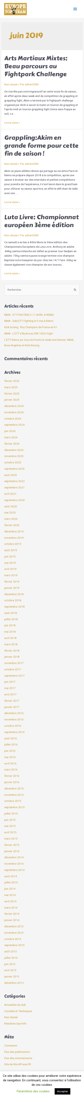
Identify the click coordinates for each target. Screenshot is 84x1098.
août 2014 (10, 876)
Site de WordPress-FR (17, 1064)
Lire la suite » (12, 122)
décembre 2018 (14, 594)
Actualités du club (15, 1004)
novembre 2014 (14, 863)
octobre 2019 (12, 543)
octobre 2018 (12, 600)
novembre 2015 (14, 794)
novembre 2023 (14, 456)
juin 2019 (9, 556)
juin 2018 (9, 625)
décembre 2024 (14, 406)
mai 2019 (10, 562)
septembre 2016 (14, 732)
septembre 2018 (14, 606)
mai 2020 (10, 512)
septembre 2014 (14, 870)
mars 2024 (11, 437)
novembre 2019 (14, 537)
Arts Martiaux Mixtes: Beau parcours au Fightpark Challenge (35, 66)
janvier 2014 (11, 920)
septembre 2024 (14, 424)
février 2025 (11, 393)
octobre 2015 (12, 800)
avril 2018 (10, 638)
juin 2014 (9, 888)
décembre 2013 (14, 926)
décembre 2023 (14, 450)
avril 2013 (10, 970)
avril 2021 (10, 493)
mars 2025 (11, 387)
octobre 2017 (12, 669)
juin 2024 (9, 431)
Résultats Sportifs (15, 1023)
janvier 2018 (11, 656)
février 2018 (11, 650)
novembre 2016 (14, 719)
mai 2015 (10, 826)
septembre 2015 (14, 807)
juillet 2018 (11, 619)
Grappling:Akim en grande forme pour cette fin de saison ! (41, 145)
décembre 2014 (14, 857)
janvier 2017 (11, 707)
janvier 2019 (11, 587)
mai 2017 (10, 688)
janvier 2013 (11, 976)
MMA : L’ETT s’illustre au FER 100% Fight (28, 333)
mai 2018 (10, 631)
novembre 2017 (14, 663)
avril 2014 (10, 901)
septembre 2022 (14, 481)
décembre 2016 (14, 713)
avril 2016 (10, 763)
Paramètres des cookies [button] (33, 1091)
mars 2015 (11, 838)
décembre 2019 (14, 531)
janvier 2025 (11, 399)
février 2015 (11, 844)
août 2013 (10, 951)
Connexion (10, 1045)
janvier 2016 (11, 782)
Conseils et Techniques (18, 1011)
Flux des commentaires (18, 1058)
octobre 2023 (12, 462)
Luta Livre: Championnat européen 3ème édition (41, 221)
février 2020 (11, 525)
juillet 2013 (11, 957)
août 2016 (10, 738)
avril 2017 (10, 694)
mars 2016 (11, 769)
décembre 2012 (14, 982)
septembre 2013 (14, 945)
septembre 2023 (14, 468)
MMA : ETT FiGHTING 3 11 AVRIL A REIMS (29, 314)
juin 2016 (9, 750)
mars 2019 (11, 575)
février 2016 (11, 775)
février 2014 (11, 913)
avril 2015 (10, 832)
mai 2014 (10, 895)
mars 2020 (11, 518)
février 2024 (11, 443)
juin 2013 (9, 964)
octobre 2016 (12, 725)
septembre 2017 (14, 675)
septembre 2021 (14, 487)
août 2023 (10, 475)
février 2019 (11, 581)
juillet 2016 (11, 744)
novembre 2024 (14, 412)
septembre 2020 (14, 500)
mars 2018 (11, 644)
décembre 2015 (14, 788)
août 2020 (10, 506)
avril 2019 (10, 568)
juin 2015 (9, 819)
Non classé (11, 84)
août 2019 (10, 550)
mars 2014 (11, 907)
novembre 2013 (14, 932)
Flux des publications (17, 1051)
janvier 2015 (11, 851)
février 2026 (11, 380)
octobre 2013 (12, 939)
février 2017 (11, 700)
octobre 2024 (12, 418)
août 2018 (10, 612)
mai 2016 (10, 757)
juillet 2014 (11, 882)
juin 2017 (9, 681)
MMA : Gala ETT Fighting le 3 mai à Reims (28, 320)
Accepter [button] (62, 1091)
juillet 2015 (11, 813)
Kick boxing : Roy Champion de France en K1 (30, 327)
